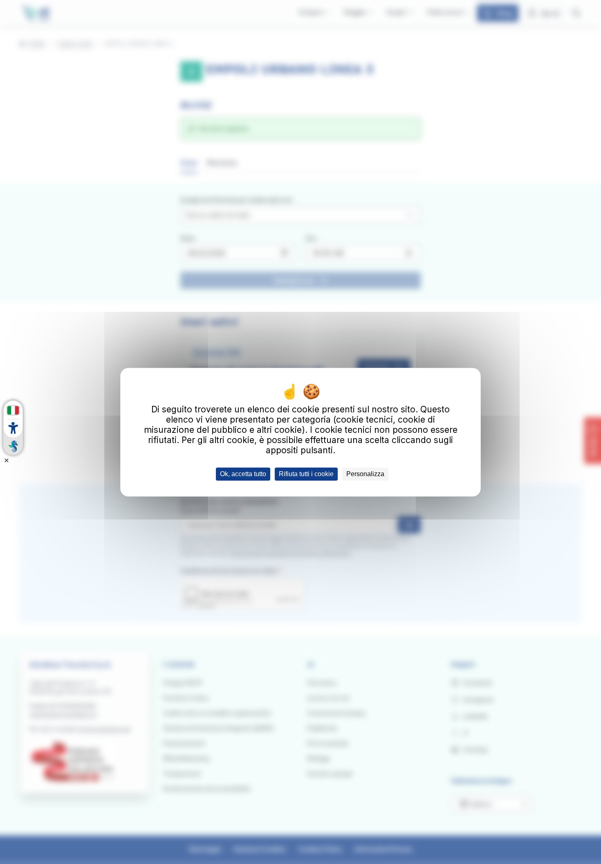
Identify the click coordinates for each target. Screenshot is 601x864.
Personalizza (365, 473)
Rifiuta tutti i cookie (306, 473)
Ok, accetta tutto (243, 473)
